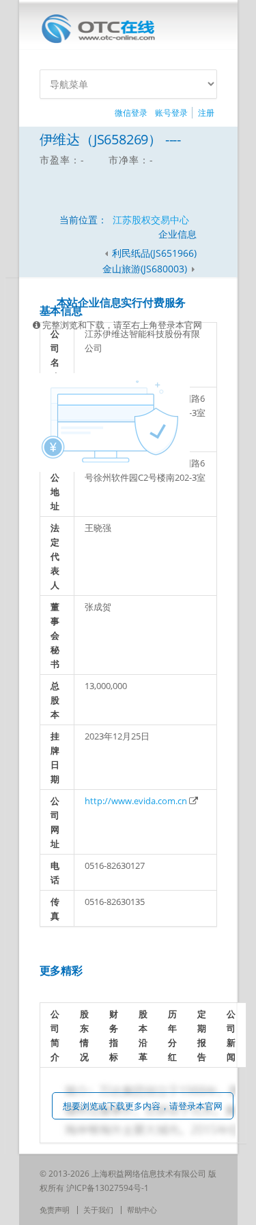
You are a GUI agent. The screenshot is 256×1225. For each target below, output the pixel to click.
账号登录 (171, 112)
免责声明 (55, 1210)
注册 (206, 112)
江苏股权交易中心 (151, 219)
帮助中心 (142, 1210)
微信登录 (131, 112)
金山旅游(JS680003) (146, 268)
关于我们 (98, 1210)
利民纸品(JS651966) (154, 252)
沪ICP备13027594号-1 (107, 1188)
